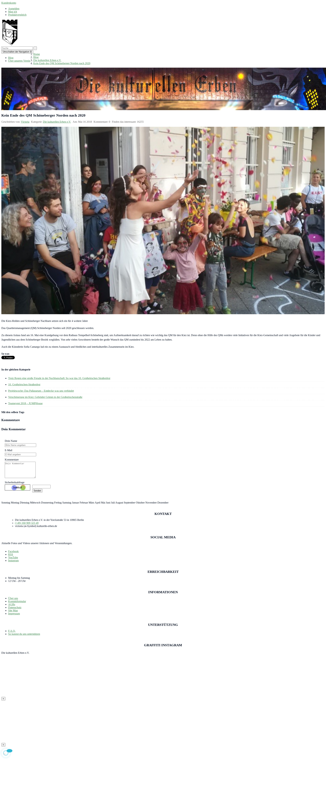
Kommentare (12, 459)
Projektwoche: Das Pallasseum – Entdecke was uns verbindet (41, 390)
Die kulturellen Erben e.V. (57, 121)
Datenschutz (14, 607)
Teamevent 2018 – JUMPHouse (25, 403)
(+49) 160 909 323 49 (27, 523)
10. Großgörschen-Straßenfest (24, 384)
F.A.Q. (12, 630)
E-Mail (8, 450)
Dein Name (11, 440)
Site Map (13, 610)
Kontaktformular (17, 601)
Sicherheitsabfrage (14, 482)
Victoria (25, 121)
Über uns (13, 598)
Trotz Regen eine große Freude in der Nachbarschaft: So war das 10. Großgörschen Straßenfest (59, 378)
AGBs (11, 604)
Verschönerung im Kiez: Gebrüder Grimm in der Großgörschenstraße (45, 397)
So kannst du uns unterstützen (24, 633)
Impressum (14, 613)
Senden (37, 490)
